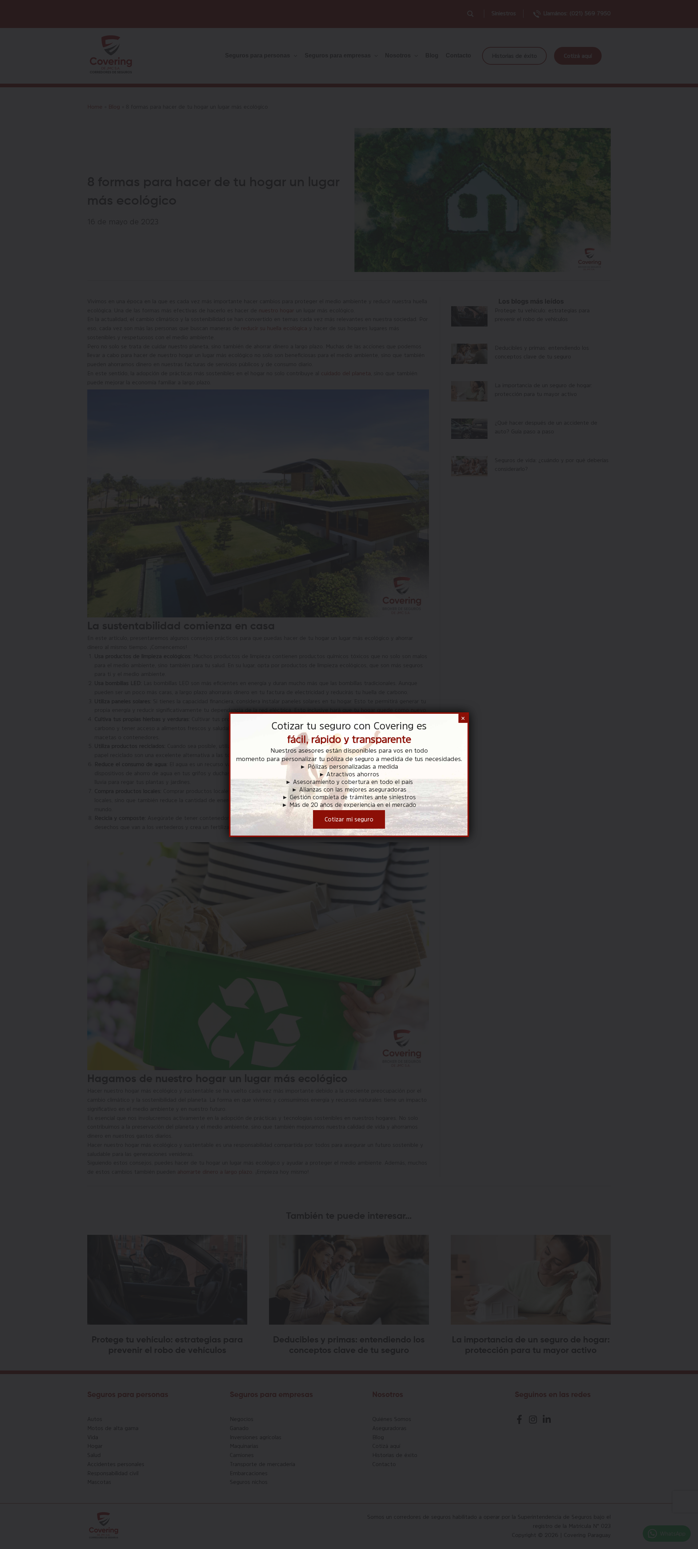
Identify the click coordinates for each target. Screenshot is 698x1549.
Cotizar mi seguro (349, 819)
